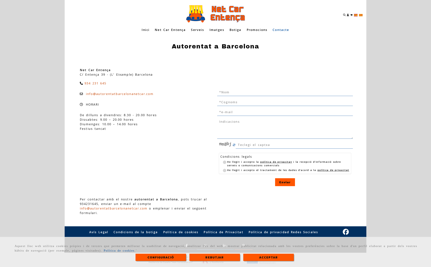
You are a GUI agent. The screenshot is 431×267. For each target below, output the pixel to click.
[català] (361, 15)
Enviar (285, 182)
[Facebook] (346, 233)
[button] (348, 15)
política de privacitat (276, 161)
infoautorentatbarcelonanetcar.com (119, 94)
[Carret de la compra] (351, 15)
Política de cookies (119, 250)
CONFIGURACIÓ (160, 257)
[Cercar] (344, 15)
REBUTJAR (214, 257)
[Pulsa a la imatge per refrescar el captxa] (225, 144)
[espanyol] (356, 15)
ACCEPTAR (268, 257)
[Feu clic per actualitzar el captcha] (234, 145)
